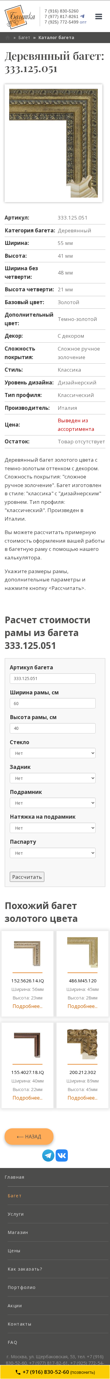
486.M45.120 (83, 980)
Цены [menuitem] (14, 1250)
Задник (20, 766)
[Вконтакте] (62, 1155)
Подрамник (26, 791)
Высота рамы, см (33, 717)
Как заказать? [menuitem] (25, 1269)
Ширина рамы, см (34, 692)
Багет (24, 37)
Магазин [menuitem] (18, 1232)
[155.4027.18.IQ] (27, 1044)
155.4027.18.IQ (27, 1072)
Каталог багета (56, 37)
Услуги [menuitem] (16, 1214)
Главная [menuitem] (15, 1177)
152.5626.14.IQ (27, 980)
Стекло (19, 742)
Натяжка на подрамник (42, 816)
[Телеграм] (48, 1155)
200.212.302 (82, 1072)
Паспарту (23, 841)
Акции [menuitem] (15, 1305)
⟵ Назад (29, 1136)
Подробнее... (27, 1006)
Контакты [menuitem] (19, 1324)
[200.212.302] (82, 1044)
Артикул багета (31, 667)
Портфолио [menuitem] (22, 1287)
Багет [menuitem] (15, 1196)
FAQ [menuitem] (12, 1342)
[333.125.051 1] (53, 143)
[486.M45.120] (82, 952)
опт (65, 22)
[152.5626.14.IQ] (27, 952)
